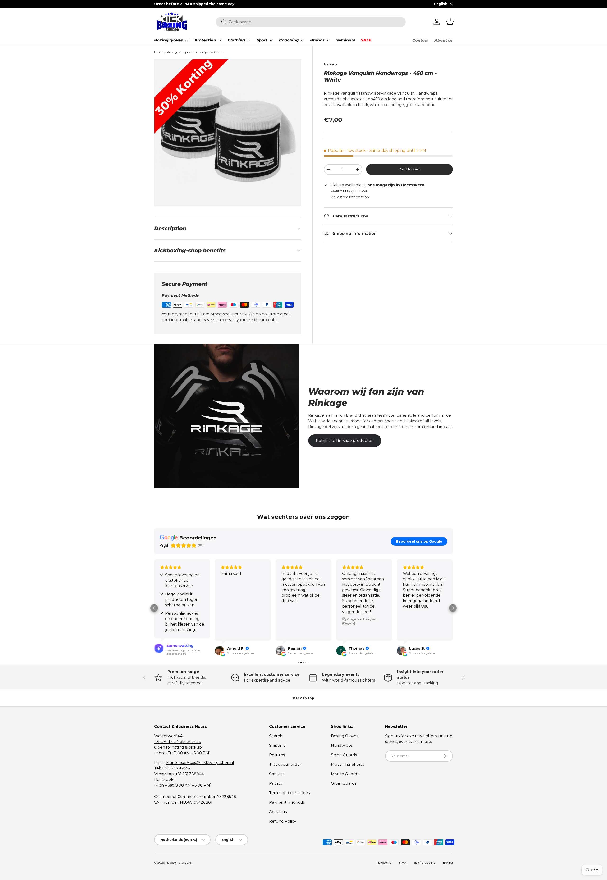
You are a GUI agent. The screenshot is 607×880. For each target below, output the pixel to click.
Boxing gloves (168, 40)
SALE (366, 40)
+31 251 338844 (176, 768)
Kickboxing (383, 862)
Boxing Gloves (344, 736)
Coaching (289, 40)
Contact (420, 40)
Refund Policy (282, 821)
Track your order (285, 764)
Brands (317, 40)
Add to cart (409, 169)
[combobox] (311, 22)
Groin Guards (343, 783)
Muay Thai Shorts (347, 764)
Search (275, 736)
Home (158, 52)
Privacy (276, 783)
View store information (350, 197)
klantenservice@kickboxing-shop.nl (200, 762)
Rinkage (331, 64)
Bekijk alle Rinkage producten (345, 440)
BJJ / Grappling (425, 862)
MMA (402, 862)
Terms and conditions (289, 793)
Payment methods (287, 802)
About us (443, 40)
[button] (450, 22)
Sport (262, 40)
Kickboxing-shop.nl (178, 862)
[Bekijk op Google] (219, 650)
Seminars (345, 40)
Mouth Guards (345, 774)
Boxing (448, 862)
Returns (277, 755)
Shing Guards (344, 755)
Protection (205, 40)
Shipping (277, 745)
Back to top (303, 698)
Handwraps (342, 745)
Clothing (236, 40)
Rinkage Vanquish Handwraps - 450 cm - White (195, 52)
